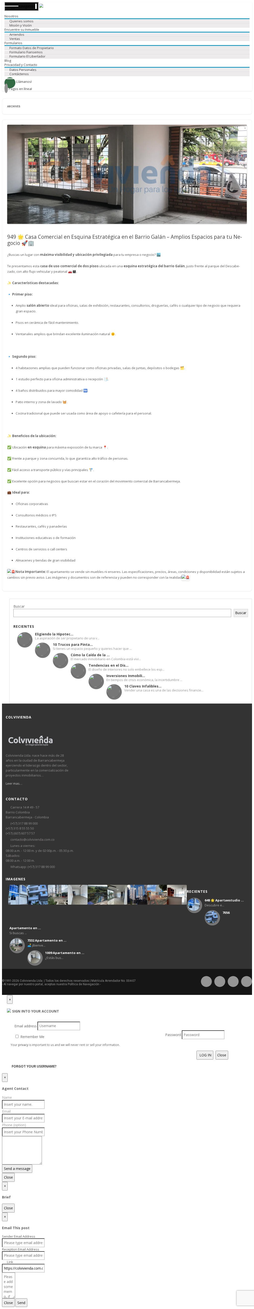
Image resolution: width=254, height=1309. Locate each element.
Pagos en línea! (20, 89)
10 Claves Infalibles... (142, 686)
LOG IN (204, 1055)
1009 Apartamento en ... (64, 953)
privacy (23, 1045)
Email (6, 1111)
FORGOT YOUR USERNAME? (34, 1066)
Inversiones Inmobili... (125, 675)
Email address (25, 1025)
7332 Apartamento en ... (46, 940)
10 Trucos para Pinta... (73, 644)
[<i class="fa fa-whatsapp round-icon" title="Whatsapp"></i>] (233, 980)
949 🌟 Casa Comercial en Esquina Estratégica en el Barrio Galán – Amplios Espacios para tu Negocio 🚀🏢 (124, 239)
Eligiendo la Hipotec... (54, 634)
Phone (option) (14, 1125)
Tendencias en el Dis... (108, 665)
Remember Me (31, 1036)
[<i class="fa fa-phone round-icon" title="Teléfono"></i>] (246, 980)
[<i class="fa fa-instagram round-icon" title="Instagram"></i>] (219, 980)
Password (173, 1034)
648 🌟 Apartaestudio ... (224, 900)
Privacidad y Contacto (20, 64)
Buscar (19, 606)
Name (7, 1097)
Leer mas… (14, 783)
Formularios (13, 43)
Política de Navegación (83, 984)
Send (21, 1302)
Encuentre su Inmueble (21, 29)
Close (221, 1055)
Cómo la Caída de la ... (90, 655)
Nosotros (11, 16)
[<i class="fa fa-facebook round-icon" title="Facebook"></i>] (206, 980)
